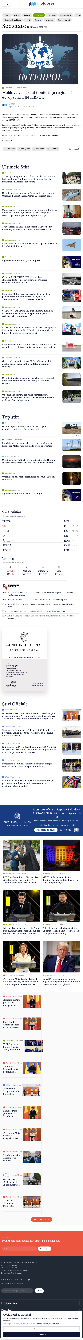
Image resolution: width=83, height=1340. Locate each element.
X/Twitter (40, 149)
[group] (41, 428)
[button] (76, 435)
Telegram (54, 149)
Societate (14, 25)
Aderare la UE (65, 15)
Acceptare (42, 1334)
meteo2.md (21, 562)
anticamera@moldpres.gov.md (17, 1270)
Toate (7, 15)
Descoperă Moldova (13, 20)
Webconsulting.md (16, 1283)
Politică (27, 15)
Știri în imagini (64, 20)
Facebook (11, 149)
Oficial (16, 15)
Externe (38, 20)
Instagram (25, 149)
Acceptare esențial (41, 1329)
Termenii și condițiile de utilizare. (48, 1323)
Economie (52, 15)
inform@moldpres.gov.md (15, 1273)
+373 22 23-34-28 (10, 1265)
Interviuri (49, 20)
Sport (28, 20)
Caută (39, 1290)
